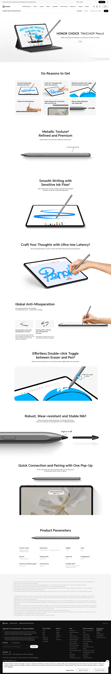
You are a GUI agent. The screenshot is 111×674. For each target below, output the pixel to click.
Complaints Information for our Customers (88, 653)
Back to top (105, 623)
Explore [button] (87, 6)
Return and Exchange (74, 645)
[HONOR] (6, 623)
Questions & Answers (96, 11)
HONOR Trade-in (73, 648)
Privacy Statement (28, 634)
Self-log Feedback (87, 639)
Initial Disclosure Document (89, 650)
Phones (35, 6)
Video (44, 636)
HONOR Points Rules (87, 657)
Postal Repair (86, 645)
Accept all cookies (100, 670)
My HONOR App (99, 635)
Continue (102, 2)
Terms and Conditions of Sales (88, 631)
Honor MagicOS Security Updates (88, 647)
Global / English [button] (79, 2)
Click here (10, 666)
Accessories (58, 639)
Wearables (55, 6)
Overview (79, 11)
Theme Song (45, 639)
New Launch (72, 654)
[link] (97, 6)
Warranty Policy (86, 636)
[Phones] (37, 6)
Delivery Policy (86, 634)
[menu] (100, 6)
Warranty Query (86, 637)
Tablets (48, 6)
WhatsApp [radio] (16, 642)
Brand (44, 630)
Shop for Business (73, 636)
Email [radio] (6, 642)
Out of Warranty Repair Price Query (88, 642)
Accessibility (45, 641)
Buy (106, 10)
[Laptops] (44, 6)
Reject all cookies (83, 670)
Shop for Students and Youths (74, 633)
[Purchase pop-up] (107, 662)
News (44, 632)
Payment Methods (73, 643)
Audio (57, 637)
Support (81, 6)
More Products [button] (64, 6)
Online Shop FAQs (73, 646)
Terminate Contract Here (75, 657)
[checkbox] (20, 633)
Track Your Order (73, 641)
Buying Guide (72, 630)
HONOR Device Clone (101, 637)
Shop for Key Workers (74, 637)
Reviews (86, 11)
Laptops (42, 6)
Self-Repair (85, 656)
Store (105, 6)
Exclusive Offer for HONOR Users (75, 651)
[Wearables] (58, 6)
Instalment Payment (74, 639)
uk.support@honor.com (9, 660)
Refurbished (72, 656)
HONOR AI (72, 6)
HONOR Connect (100, 633)
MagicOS (98, 632)
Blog (44, 634)
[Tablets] (50, 6)
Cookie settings (70, 670)
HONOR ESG (45, 637)
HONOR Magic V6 (26, 6)
